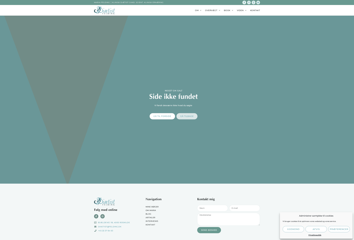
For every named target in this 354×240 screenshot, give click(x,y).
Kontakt (255, 10)
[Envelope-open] (258, 2)
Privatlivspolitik (315, 235)
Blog (148, 214)
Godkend (293, 229)
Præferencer (339, 229)
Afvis (316, 229)
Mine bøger (152, 207)
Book (227, 10)
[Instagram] (249, 2)
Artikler (150, 217)
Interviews (152, 221)
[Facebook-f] (244, 2)
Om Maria (151, 210)
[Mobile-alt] (253, 2)
